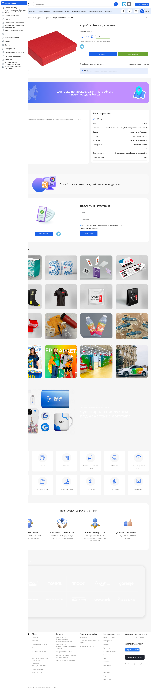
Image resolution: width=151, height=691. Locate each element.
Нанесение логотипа (39, 644)
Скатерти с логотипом (40, 648)
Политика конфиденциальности (39, 665)
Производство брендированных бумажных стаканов (66, 646)
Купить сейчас (133, 54)
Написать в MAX (135, 657)
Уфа (104, 658)
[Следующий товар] (148, 18)
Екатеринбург (108, 641)
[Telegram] (124, 4)
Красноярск (107, 648)
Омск (105, 669)
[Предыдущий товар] (144, 18)
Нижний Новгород (109, 651)
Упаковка (28, 18)
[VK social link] (145, 64)
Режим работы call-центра (136, 634)
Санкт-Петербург (109, 637)
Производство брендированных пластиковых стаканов (64, 639)
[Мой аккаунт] (123, 11)
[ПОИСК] (116, 4)
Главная (35, 637)
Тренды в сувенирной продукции (40, 659)
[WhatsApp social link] (142, 64)
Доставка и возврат (39, 651)
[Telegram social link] (148, 64)
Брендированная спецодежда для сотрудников (66, 656)
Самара (106, 662)
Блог (33, 655)
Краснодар (107, 665)
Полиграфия (84, 637)
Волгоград (107, 679)
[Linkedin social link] (140, 64)
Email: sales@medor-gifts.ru (135, 664)
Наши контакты (37, 673)
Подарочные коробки (43, 18)
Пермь (105, 676)
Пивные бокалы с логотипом (66, 661)
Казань (105, 644)
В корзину (102, 54)
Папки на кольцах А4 (87, 646)
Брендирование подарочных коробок (90, 642)
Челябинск (107, 655)
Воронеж (106, 672)
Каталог (35, 641)
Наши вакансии (37, 669)
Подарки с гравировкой (64, 652)
